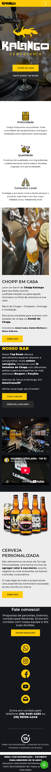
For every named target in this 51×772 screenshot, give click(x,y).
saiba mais (12, 594)
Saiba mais (12, 339)
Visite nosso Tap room (25, 76)
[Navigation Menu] (46, 3)
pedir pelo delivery (18, 404)
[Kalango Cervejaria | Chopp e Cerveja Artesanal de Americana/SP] (9, 3)
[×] (44, 765)
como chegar (14, 396)
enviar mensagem (25, 633)
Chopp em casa (25, 68)
